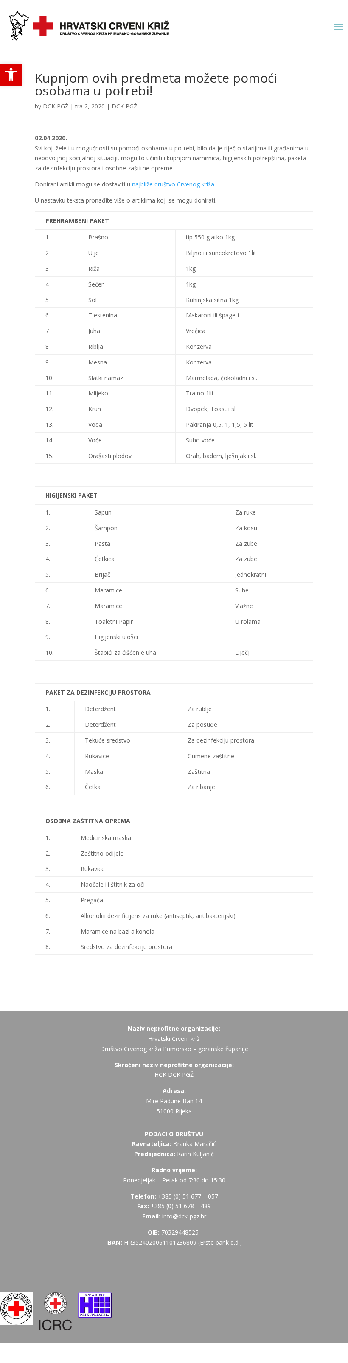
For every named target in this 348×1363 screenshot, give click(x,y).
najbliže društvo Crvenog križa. (174, 184)
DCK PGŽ (55, 106)
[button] (11, 75)
